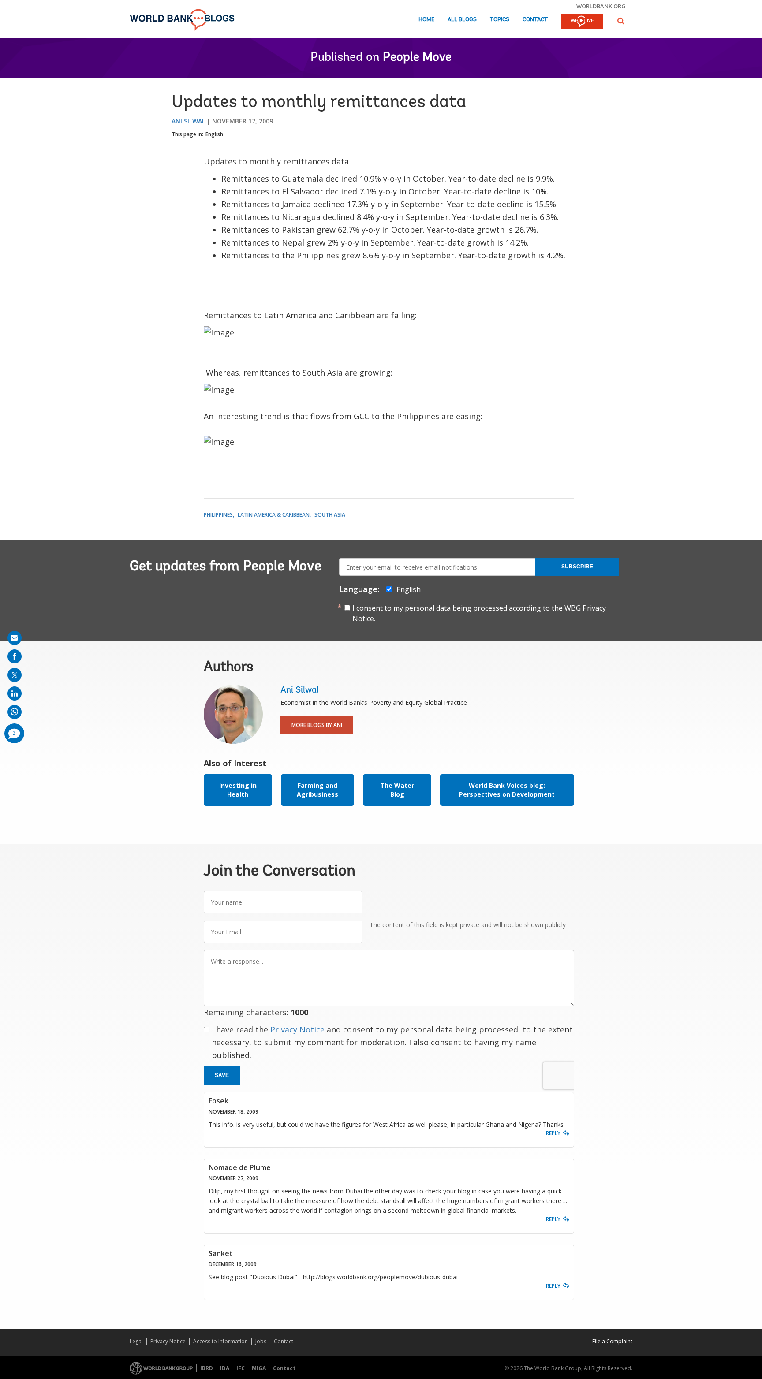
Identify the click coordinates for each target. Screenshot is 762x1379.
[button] (620, 21)
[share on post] (14, 675)
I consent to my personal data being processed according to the (479, 613)
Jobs (260, 1341)
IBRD (206, 1368)
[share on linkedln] (14, 693)
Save (222, 1075)
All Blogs (462, 19)
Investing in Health (238, 789)
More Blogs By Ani (316, 725)
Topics (499, 19)
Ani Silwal (188, 121)
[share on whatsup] (14, 712)
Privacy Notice (297, 1029)
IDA (224, 1368)
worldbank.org (601, 6)
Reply (553, 1133)
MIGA (259, 1368)
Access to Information (220, 1341)
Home (426, 19)
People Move (417, 58)
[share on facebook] (14, 656)
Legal (136, 1341)
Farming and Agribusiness (317, 789)
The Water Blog (397, 789)
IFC (240, 1368)
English (214, 134)
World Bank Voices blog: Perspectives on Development (507, 789)
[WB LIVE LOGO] (582, 22)
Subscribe (577, 566)
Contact (535, 19)
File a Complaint (612, 1341)
